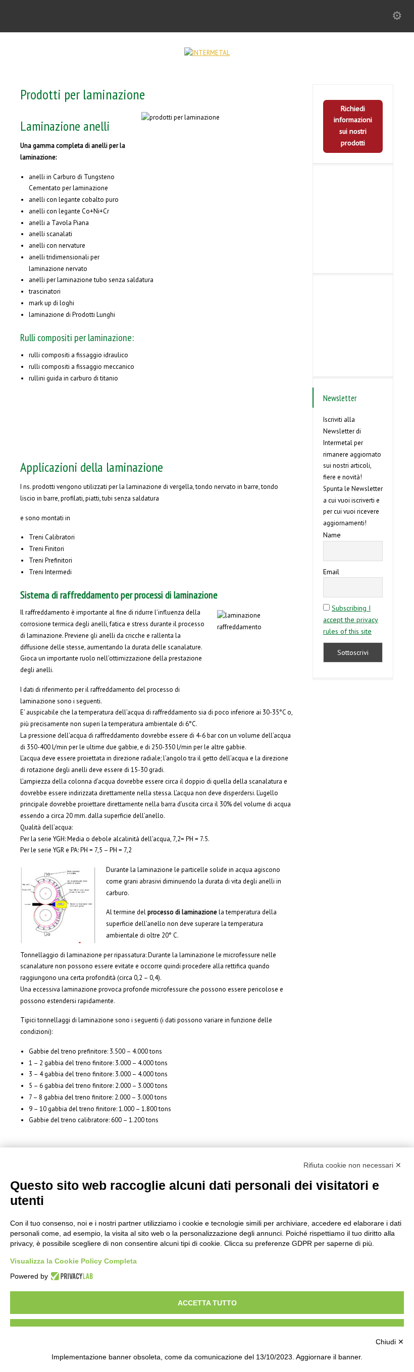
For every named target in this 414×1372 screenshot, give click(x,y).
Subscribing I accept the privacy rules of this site (350, 619)
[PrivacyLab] (70, 1276)
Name (332, 534)
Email (331, 571)
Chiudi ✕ (390, 1342)
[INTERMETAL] (207, 52)
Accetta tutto (207, 1303)
